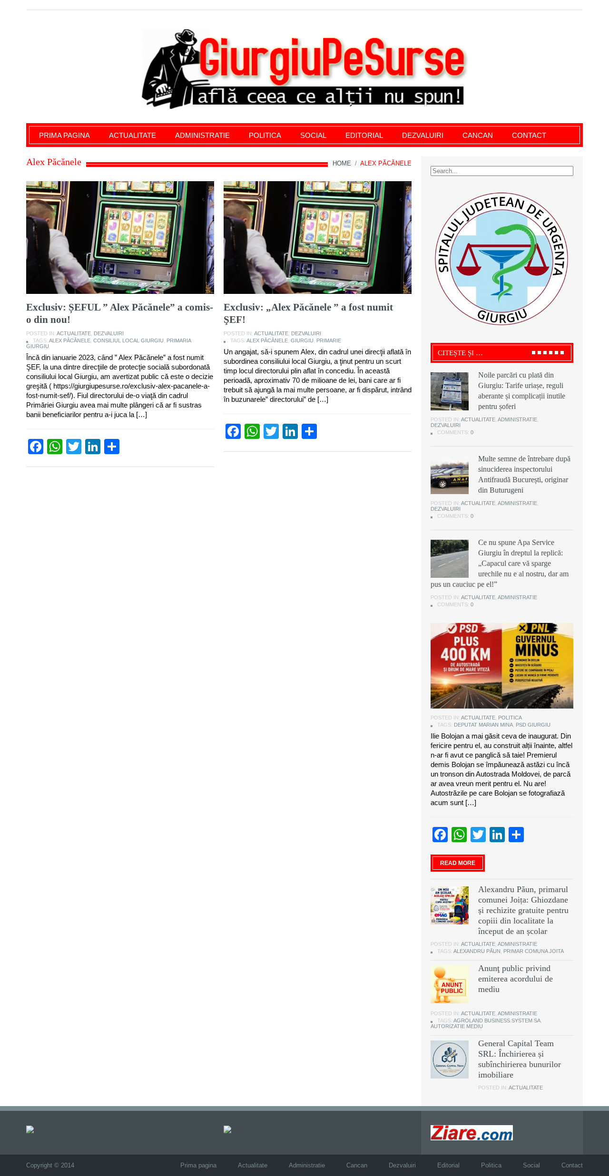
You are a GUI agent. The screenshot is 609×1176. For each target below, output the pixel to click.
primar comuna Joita (533, 951)
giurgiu (302, 340)
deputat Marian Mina (483, 725)
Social (313, 135)
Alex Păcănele (69, 340)
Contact (529, 135)
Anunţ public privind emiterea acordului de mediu (515, 978)
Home (342, 163)
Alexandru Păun (477, 951)
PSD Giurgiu (533, 725)
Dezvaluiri (422, 135)
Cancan (477, 135)
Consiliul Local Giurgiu (128, 340)
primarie (328, 340)
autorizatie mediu (457, 1026)
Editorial (364, 135)
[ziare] (234, 1128)
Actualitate (132, 135)
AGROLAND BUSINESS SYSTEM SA (496, 1020)
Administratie (202, 135)
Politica (265, 135)
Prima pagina (64, 135)
